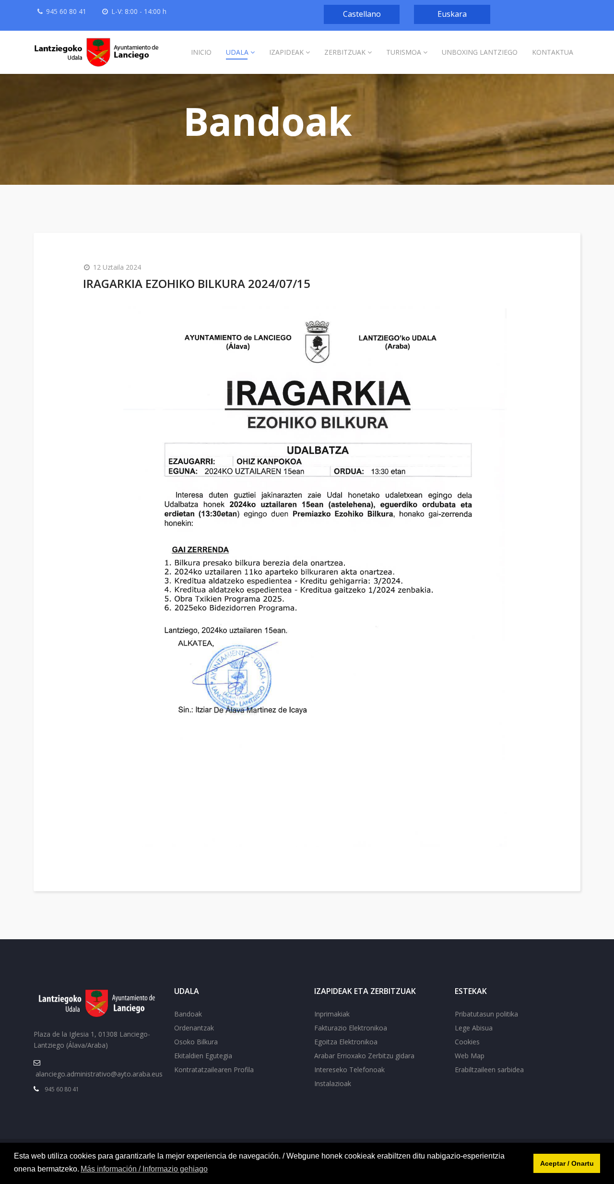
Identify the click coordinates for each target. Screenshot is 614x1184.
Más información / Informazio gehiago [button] (144, 1169)
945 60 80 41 (66, 11)
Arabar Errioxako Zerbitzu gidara (364, 1055)
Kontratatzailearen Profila (214, 1069)
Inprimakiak (332, 1013)
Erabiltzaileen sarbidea (489, 1069)
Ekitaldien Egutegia (203, 1055)
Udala (237, 52)
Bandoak (188, 1013)
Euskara (452, 14)
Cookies (467, 1041)
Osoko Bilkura (196, 1041)
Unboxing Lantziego (480, 52)
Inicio (201, 52)
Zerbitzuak (345, 52)
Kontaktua (552, 52)
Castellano (362, 14)
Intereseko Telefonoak (349, 1069)
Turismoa (403, 52)
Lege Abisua (474, 1027)
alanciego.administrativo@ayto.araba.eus (99, 1073)
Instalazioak (332, 1083)
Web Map (469, 1055)
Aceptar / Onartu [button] (567, 1163)
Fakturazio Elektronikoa (350, 1027)
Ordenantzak (194, 1027)
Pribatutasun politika (486, 1013)
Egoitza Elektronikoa (346, 1041)
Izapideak (286, 52)
